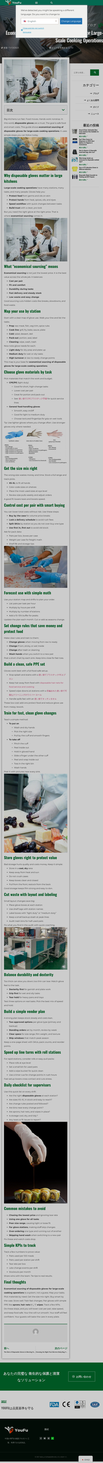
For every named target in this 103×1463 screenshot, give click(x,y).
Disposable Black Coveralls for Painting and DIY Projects (88, 176)
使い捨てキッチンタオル (45, 699)
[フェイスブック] (40, 1438)
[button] (36, 3)
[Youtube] (44, 1438)
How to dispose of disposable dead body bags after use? (88, 151)
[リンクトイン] (48, 1438)
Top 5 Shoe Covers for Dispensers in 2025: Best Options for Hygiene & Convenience (86, 142)
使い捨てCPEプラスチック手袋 (33, 398)
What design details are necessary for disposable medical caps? (89, 160)
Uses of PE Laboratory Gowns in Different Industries (88, 168)
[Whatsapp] (52, 1438)
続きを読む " (83, 136)
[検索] (94, 72)
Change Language (71, 21)
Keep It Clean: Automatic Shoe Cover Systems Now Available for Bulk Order (89, 131)
